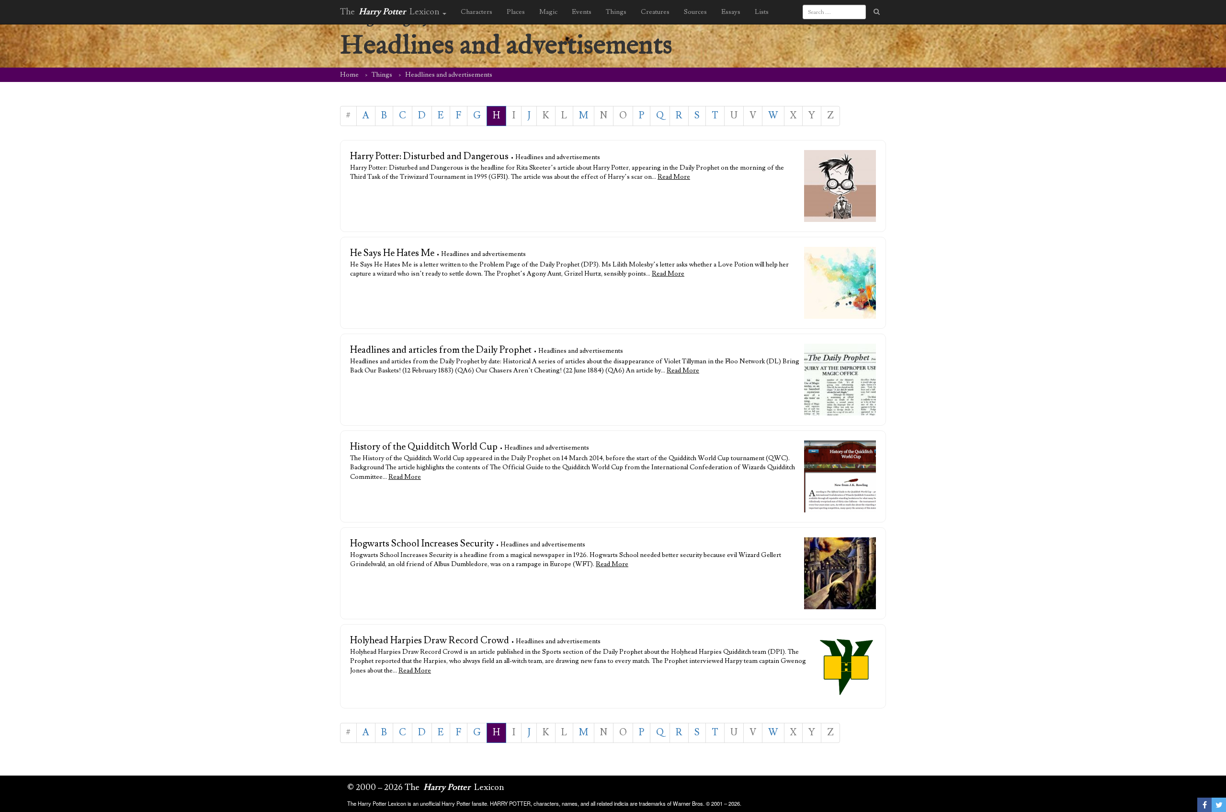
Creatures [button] (655, 12)
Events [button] (581, 12)
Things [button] (616, 12)
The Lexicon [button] (391, 11)
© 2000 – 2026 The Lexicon (425, 787)
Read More (674, 177)
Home (349, 74)
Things (382, 74)
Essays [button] (730, 12)
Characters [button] (476, 12)
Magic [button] (548, 12)
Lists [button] (762, 12)
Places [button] (516, 12)
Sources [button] (695, 12)
